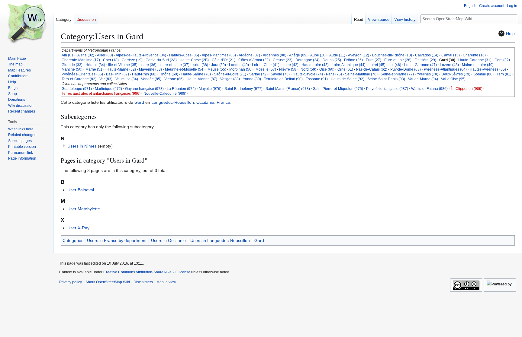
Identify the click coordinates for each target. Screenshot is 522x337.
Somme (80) (483, 74)
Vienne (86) (174, 79)
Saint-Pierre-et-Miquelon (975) (338, 89)
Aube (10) (318, 55)
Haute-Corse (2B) (194, 60)
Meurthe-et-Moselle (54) (185, 69)
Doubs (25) (332, 60)
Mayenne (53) (150, 69)
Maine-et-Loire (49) (478, 65)
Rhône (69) (169, 74)
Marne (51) (94, 69)
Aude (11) (337, 55)
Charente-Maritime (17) (81, 60)
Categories (73, 240)
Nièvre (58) (288, 69)
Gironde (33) (72, 65)
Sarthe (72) (258, 74)
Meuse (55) (217, 69)
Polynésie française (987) (387, 89)
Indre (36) (148, 65)
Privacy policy (70, 282)
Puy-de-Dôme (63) (405, 69)
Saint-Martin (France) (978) (288, 89)
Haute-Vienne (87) (202, 79)
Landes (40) (239, 65)
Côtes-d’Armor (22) (254, 60)
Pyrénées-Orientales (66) (82, 74)
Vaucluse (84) (126, 79)
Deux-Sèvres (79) (455, 74)
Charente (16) (474, 55)
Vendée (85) (151, 79)
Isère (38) (200, 65)
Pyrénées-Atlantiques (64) (445, 69)
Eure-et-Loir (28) (397, 60)
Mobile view (166, 282)
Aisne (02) (85, 55)
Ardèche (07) (249, 55)
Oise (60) (326, 69)
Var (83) (105, 79)
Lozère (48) (449, 65)
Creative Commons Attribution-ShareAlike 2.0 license (146, 272)
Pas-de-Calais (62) (371, 69)
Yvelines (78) (427, 74)
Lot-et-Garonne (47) (420, 65)
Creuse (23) (282, 60)
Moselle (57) (266, 69)
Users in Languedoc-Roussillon (220, 240)
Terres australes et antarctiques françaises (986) (101, 93)
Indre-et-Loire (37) (174, 65)
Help (510, 33)
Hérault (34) (95, 65)
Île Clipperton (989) (466, 89)
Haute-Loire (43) (315, 65)
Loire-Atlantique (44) (349, 65)
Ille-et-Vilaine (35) (122, 65)
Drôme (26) (353, 60)
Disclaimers (143, 282)
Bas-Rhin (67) (117, 74)
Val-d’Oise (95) (453, 79)
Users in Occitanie (168, 240)
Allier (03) (105, 55)
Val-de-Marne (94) (423, 79)
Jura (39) (218, 65)
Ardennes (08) (274, 55)
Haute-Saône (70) (196, 74)
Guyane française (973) (144, 89)
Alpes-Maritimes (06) (219, 55)
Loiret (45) (377, 65)
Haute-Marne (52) (121, 69)
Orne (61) (345, 69)
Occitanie (205, 102)
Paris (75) (334, 74)
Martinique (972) (108, 89)
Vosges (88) (230, 79)
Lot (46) (394, 65)
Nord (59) (308, 69)
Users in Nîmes (82, 146)
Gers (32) (502, 60)
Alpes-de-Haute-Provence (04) (141, 55)
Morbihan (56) (241, 69)
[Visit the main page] (26, 24)
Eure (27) (373, 60)
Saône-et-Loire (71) (230, 74)
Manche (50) (72, 69)
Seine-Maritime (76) (361, 74)
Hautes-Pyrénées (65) (488, 69)
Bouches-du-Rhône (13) (392, 55)
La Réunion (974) (181, 89)
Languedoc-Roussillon (172, 102)
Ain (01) (68, 55)
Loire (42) (290, 65)
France (223, 102)
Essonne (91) (317, 79)
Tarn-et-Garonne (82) (79, 79)
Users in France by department (117, 240)
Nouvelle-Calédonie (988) (164, 93)
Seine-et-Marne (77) (397, 74)
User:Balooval (80, 189)
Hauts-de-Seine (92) (347, 79)
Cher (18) (111, 60)
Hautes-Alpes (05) (184, 55)
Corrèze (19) (132, 60)
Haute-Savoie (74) (308, 74)
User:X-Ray (78, 227)
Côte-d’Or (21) (223, 60)
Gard (139, 102)
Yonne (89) (252, 79)
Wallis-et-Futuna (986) (429, 89)
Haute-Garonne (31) (474, 60)
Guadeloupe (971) (77, 89)
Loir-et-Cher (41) (265, 65)
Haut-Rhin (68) (144, 74)
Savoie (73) (280, 74)
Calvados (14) (426, 55)
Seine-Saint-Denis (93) (386, 79)
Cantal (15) (450, 55)
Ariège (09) (298, 55)
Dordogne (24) (307, 60)
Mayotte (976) (210, 89)
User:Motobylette (83, 208)
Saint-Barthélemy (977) (243, 89)
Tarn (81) (504, 74)
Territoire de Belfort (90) (283, 79)
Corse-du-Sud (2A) (161, 60)
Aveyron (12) (358, 55)
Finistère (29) (425, 60)
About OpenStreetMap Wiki (107, 282)
